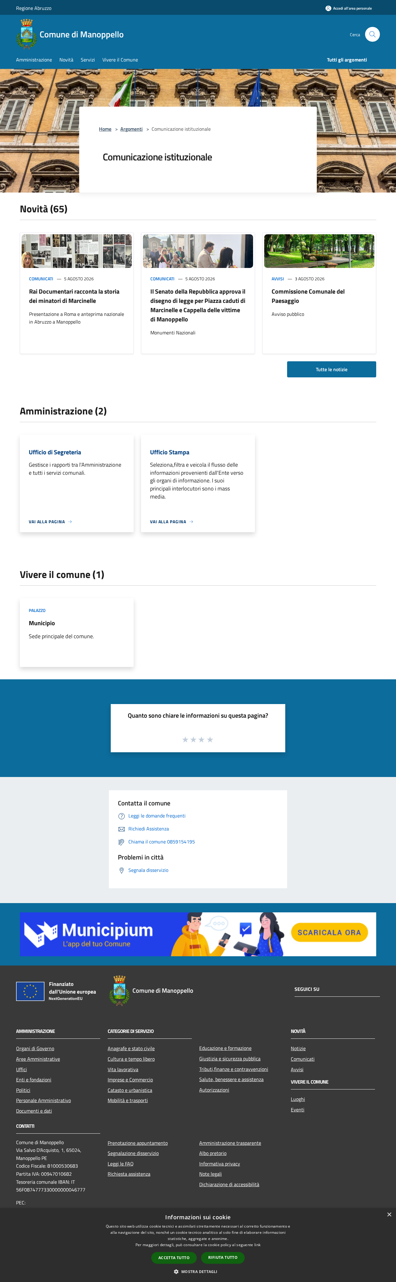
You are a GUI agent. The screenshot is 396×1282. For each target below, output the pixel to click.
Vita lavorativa (123, 1069)
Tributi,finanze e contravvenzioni (233, 1069)
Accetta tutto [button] (174, 1257)
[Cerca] (372, 34)
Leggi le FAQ (121, 1163)
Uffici (21, 1069)
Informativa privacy (219, 1163)
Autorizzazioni (214, 1089)
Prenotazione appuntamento (138, 1143)
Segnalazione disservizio (133, 1153)
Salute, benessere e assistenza (231, 1079)
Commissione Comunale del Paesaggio (308, 296)
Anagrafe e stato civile (131, 1048)
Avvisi (278, 278)
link (257, 1244)
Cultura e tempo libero (131, 1059)
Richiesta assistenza (129, 1174)
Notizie (298, 1048)
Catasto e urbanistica (130, 1090)
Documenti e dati (34, 1110)
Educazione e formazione (225, 1048)
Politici (23, 1090)
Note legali (210, 1174)
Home (105, 129)
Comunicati (41, 278)
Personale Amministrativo (43, 1100)
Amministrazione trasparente (230, 1143)
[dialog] (198, 1245)
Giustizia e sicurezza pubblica (229, 1058)
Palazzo (37, 610)
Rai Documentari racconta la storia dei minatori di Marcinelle (74, 296)
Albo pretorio (212, 1153)
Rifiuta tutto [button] (223, 1257)
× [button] (389, 1214)
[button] (198, 1271)
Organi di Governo (35, 1048)
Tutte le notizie (331, 369)
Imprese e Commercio (130, 1079)
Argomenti (131, 129)
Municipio (42, 623)
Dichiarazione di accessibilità (229, 1184)
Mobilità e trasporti (128, 1100)
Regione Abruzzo (33, 8)
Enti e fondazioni (33, 1079)
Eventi (297, 1109)
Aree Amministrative (38, 1059)
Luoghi (298, 1099)
